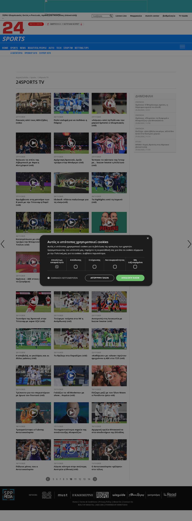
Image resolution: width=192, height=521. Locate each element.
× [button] (148, 238)
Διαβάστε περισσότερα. (94, 253)
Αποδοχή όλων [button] (130, 277)
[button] (63, 278)
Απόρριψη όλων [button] (100, 277)
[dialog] (96, 260)
